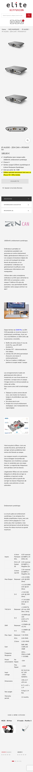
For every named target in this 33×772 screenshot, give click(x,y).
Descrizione (8, 199)
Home (4, 29)
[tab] (16, 198)
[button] (27, 140)
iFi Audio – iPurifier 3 (24, 721)
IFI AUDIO (25, 29)
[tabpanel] (8, 738)
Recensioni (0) (8, 210)
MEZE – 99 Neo (6, 721)
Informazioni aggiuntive (12, 204)
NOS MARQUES (13, 29)
